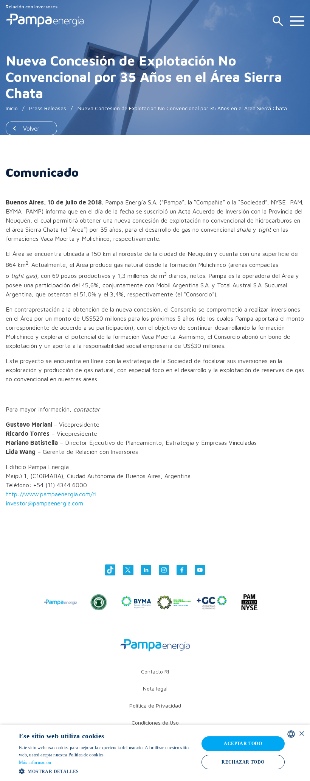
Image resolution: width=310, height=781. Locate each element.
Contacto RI (155, 671)
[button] (106, 771)
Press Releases (47, 108)
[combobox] (291, 734)
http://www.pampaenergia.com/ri (51, 494)
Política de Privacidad (155, 705)
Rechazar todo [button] (243, 762)
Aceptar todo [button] (243, 743)
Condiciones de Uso (155, 722)
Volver (31, 128)
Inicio (12, 108)
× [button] (301, 734)
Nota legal (155, 688)
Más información (35, 762)
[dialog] (155, 753)
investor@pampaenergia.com (44, 503)
